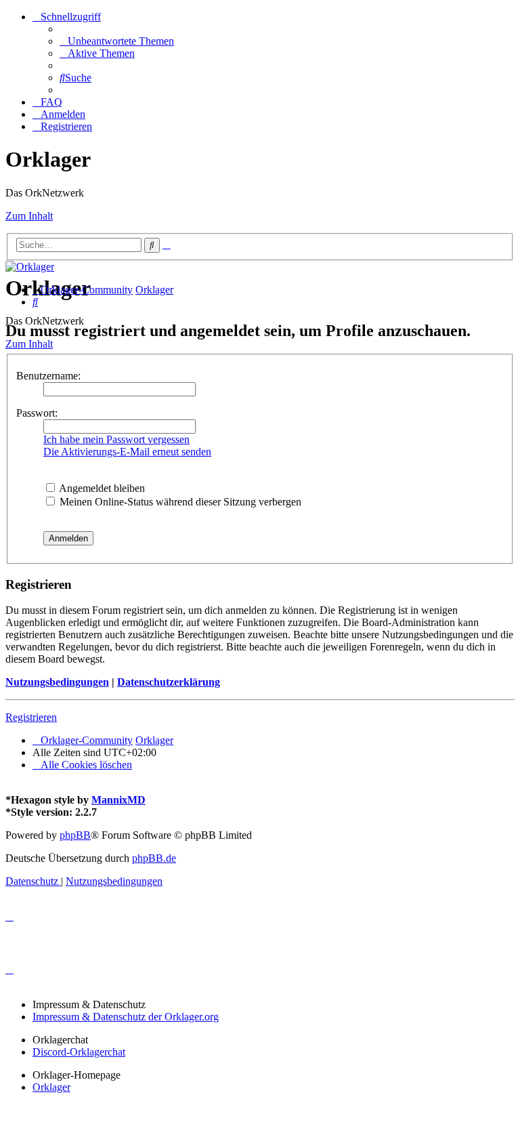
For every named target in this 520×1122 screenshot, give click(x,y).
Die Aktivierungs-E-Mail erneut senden (127, 451)
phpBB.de (154, 858)
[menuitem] (117, 41)
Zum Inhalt (29, 216)
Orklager (51, 1087)
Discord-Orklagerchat (78, 1052)
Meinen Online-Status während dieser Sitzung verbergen (179, 501)
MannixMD (118, 800)
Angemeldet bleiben (101, 488)
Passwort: (37, 413)
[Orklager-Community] (29, 266)
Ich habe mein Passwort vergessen (116, 439)
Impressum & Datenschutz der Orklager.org (125, 1016)
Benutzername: (48, 375)
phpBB (75, 835)
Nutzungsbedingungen (57, 682)
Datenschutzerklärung (168, 682)
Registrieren (31, 717)
